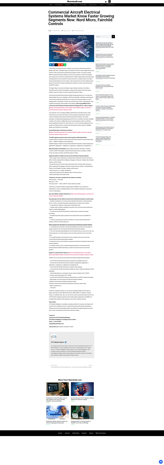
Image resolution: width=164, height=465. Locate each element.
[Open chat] (161, 462)
